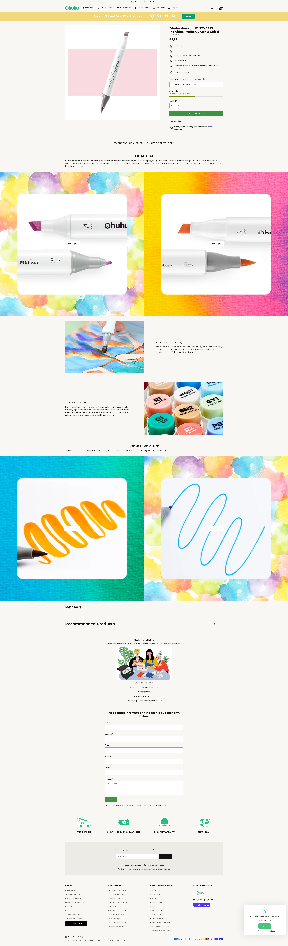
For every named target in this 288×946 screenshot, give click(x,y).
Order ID (109, 768)
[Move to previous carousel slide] (216, 624)
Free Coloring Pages (159, 927)
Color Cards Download (160, 923)
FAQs (152, 906)
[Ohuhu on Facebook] (194, 899)
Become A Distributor (117, 890)
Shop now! (187, 16)
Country (109, 734)
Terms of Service (160, 805)
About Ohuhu (156, 890)
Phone (108, 756)
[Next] (182, 2)
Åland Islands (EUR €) (75, 937)
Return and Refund (74, 898)
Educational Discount (117, 911)
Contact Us (155, 898)
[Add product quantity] (178, 105)
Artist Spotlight (114, 919)
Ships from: (187, 79)
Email (107, 745)
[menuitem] (88, 7)
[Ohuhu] (72, 8)
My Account (155, 894)
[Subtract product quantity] (172, 105)
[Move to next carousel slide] (221, 624)
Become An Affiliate (117, 927)
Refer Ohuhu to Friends (118, 902)
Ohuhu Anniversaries (117, 915)
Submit (110, 800)
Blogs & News (156, 911)
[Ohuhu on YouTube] (212, 899)
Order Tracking (157, 902)
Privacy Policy (146, 805)
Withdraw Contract (76, 923)
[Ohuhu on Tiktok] (205, 899)
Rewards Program (116, 898)
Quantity (173, 101)
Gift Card (112, 906)
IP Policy (69, 911)
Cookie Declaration (73, 915)
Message (109, 779)
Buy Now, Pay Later (116, 894)
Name (108, 723)
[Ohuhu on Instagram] (197, 899)
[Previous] (105, 2)
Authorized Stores (73, 919)
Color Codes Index (158, 919)
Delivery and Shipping (75, 902)
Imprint (68, 906)
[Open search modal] (212, 8)
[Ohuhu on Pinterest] (201, 899)
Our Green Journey (117, 923)
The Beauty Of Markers (160, 931)
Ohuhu (81, 940)
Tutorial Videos (157, 915)
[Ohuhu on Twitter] (208, 899)
